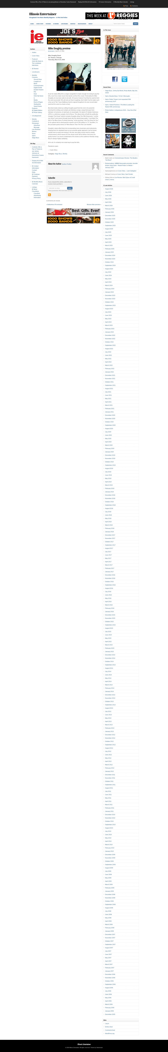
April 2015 (108, 641)
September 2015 (110, 625)
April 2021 (108, 402)
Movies (34, 131)
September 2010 (110, 824)
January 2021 (109, 412)
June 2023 (108, 315)
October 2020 (109, 422)
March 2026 (109, 205)
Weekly (90, 24)
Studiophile (37, 104)
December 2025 (110, 215)
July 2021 (108, 392)
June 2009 (108, 874)
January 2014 (109, 691)
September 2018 (110, 505)
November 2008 (110, 898)
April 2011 (108, 801)
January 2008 (109, 931)
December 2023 (110, 295)
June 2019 (108, 475)
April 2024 (108, 282)
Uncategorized (82, 24)
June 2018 (108, 515)
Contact (34, 170)
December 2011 (110, 775)
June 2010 (108, 834)
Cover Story (39, 24)
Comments (135, 6)
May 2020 (108, 438)
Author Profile (66, 164)
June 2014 (108, 675)
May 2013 (108, 718)
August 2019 (109, 468)
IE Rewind (56, 24)
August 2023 (109, 309)
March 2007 (109, 964)
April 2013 (108, 721)
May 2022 (108, 358)
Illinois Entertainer (42, 14)
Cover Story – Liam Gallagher (127, 171)
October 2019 (109, 462)
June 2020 (108, 435)
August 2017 (109, 548)
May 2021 (108, 398)
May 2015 (108, 638)
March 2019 (109, 485)
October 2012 (109, 741)
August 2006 (109, 988)
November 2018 (110, 498)
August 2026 (109, 189)
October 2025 (109, 222)
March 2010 (109, 844)
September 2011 (110, 784)
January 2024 (109, 292)
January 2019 (109, 492)
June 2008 (108, 914)
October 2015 (109, 621)
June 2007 (108, 954)
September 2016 (110, 585)
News (34, 133)
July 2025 (108, 232)
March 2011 (108, 804)
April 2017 (108, 561)
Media (36, 100)
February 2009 (109, 888)
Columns (35, 77)
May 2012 (108, 758)
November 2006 (110, 978)
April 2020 (108, 442)
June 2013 (108, 715)
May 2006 (108, 998)
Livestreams (64, 24)
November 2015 (110, 618)
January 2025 (109, 252)
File (35, 92)
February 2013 (109, 728)
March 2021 (109, 405)
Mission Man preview (93, 204)
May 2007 (108, 958)
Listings (132, 2)
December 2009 (110, 854)
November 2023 (110, 299)
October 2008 (109, 901)
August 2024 (109, 269)
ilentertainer (51, 51)
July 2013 (108, 711)
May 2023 (108, 319)
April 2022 (108, 362)
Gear (35, 94)
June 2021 (108, 395)
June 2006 (108, 994)
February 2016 (109, 608)
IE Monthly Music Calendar (120, 2)
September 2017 (110, 545)
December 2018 (110, 495)
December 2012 (110, 735)
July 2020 (108, 432)
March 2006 (109, 1004)
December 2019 (110, 455)
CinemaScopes (38, 85)
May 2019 (108, 478)
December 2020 (110, 415)
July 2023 (108, 312)
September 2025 (110, 225)
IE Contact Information (105, 2)
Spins (34, 135)
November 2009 (110, 858)
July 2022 (108, 352)
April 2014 (108, 681)
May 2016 (108, 598)
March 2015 (109, 645)
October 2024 (109, 262)
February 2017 (109, 568)
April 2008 (108, 921)
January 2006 (109, 1011)
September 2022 (110, 345)
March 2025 (109, 245)
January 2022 (109, 372)
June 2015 (108, 635)
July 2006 (108, 991)
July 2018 (108, 512)
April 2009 (108, 881)
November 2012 (110, 738)
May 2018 (108, 518)
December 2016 (110, 575)
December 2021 (110, 375)
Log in (107, 1023)
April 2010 (108, 841)
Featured (48, 24)
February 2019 (109, 488)
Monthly (72, 24)
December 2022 (110, 335)
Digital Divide (38, 87)
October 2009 (109, 861)
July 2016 (108, 591)
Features (34, 108)
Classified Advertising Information (37, 195)
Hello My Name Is (37, 61)
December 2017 (110, 535)
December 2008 (110, 894)
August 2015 (109, 628)
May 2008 (108, 918)
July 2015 (108, 631)
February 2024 (109, 289)
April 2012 (108, 761)
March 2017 (109, 565)
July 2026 (108, 192)
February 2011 (109, 808)
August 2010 (109, 828)
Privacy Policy (36, 178)
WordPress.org (109, 1033)
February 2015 (109, 648)
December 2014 (110, 655)
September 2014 (110, 665)
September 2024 (110, 265)
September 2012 (110, 745)
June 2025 (108, 235)
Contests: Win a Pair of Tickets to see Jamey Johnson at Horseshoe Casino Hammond (53, 2)
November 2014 (110, 658)
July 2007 (108, 951)
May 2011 (108, 798)
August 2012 (109, 748)
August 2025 (109, 229)
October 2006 (109, 981)
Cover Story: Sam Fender (125, 174)
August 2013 (109, 708)
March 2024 (109, 285)
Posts (126, 6)
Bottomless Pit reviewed (54, 204)
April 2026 (108, 202)
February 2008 (109, 928)
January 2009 (109, 891)
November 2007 (110, 938)
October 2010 (109, 821)
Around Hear (38, 79)
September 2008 (110, 904)
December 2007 (110, 934)
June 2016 (108, 595)
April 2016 (108, 601)
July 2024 (108, 272)
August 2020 (109, 428)
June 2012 (108, 755)
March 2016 (109, 605)
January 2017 (109, 571)
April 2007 (108, 961)
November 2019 (110, 458)
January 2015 (109, 651)
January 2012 (109, 771)
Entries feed (109, 1027)
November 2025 (110, 219)
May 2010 (108, 838)
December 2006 (110, 974)
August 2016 (109, 588)
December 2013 (110, 695)
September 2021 (110, 385)
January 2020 (109, 452)
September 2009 (110, 864)
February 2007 (109, 968)
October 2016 (109, 581)
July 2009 (108, 871)
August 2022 (109, 348)
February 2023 (109, 329)
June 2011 (108, 794)
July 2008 (108, 911)
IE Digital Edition (37, 110)
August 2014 (109, 668)
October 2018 (109, 502)
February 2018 (109, 528)
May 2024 (108, 279)
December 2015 (110, 615)
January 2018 (109, 532)
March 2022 (109, 365)
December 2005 (110, 1014)
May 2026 (108, 199)
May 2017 (108, 558)
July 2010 (108, 831)
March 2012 (109, 765)
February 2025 (109, 249)
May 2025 (108, 239)
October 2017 (109, 542)
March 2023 (109, 325)
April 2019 (108, 482)
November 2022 (110, 338)
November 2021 (110, 378)
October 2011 (109, 781)
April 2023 (108, 322)
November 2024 (110, 259)
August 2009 (109, 868)
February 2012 (109, 768)
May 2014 (108, 678)
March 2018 (109, 525)
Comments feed (110, 1030)
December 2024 (110, 255)
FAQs (33, 172)
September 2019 (110, 465)
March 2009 (109, 884)
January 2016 (109, 611)
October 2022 (109, 342)
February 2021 (109, 408)
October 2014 (109, 661)
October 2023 (109, 302)
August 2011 (109, 788)
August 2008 (109, 908)
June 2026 (108, 195)
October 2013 (109, 701)
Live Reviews (36, 129)
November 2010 (110, 818)
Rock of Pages (38, 102)
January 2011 (109, 811)
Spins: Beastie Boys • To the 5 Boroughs (117, 96)
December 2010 (110, 814)
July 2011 (108, 791)
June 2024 (108, 275)
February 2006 (109, 1008)
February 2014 (109, 688)
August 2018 (109, 508)
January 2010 (109, 851)
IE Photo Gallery (37, 112)
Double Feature (38, 90)
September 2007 (110, 944)
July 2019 (108, 472)
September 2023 (110, 305)
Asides (32, 24)
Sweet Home (38, 106)
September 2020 (110, 425)
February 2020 (109, 448)
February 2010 (109, 848)
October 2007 (109, 941)
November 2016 (110, 578)
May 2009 (108, 878)
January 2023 (109, 332)
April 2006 (108, 1001)
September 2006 (110, 984)
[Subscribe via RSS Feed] (49, 194)
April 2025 (108, 242)
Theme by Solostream (96, 1047)
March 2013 (109, 725)
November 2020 (110, 418)
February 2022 (109, 368)
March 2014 (109, 685)
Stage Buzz (58, 154)
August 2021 (109, 388)
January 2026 (109, 212)
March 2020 (109, 445)
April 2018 (108, 522)
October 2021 (109, 382)
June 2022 (108, 355)
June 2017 (108, 555)
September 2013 (110, 705)
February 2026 (109, 209)
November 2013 (110, 698)
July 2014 (108, 671)
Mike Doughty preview (59, 48)
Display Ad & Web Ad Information (87, 2)
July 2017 (108, 552)
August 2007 (109, 948)
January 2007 (109, 971)
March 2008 (109, 924)
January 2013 (109, 731)
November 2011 (110, 778)
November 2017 (110, 538)
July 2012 (108, 751)
